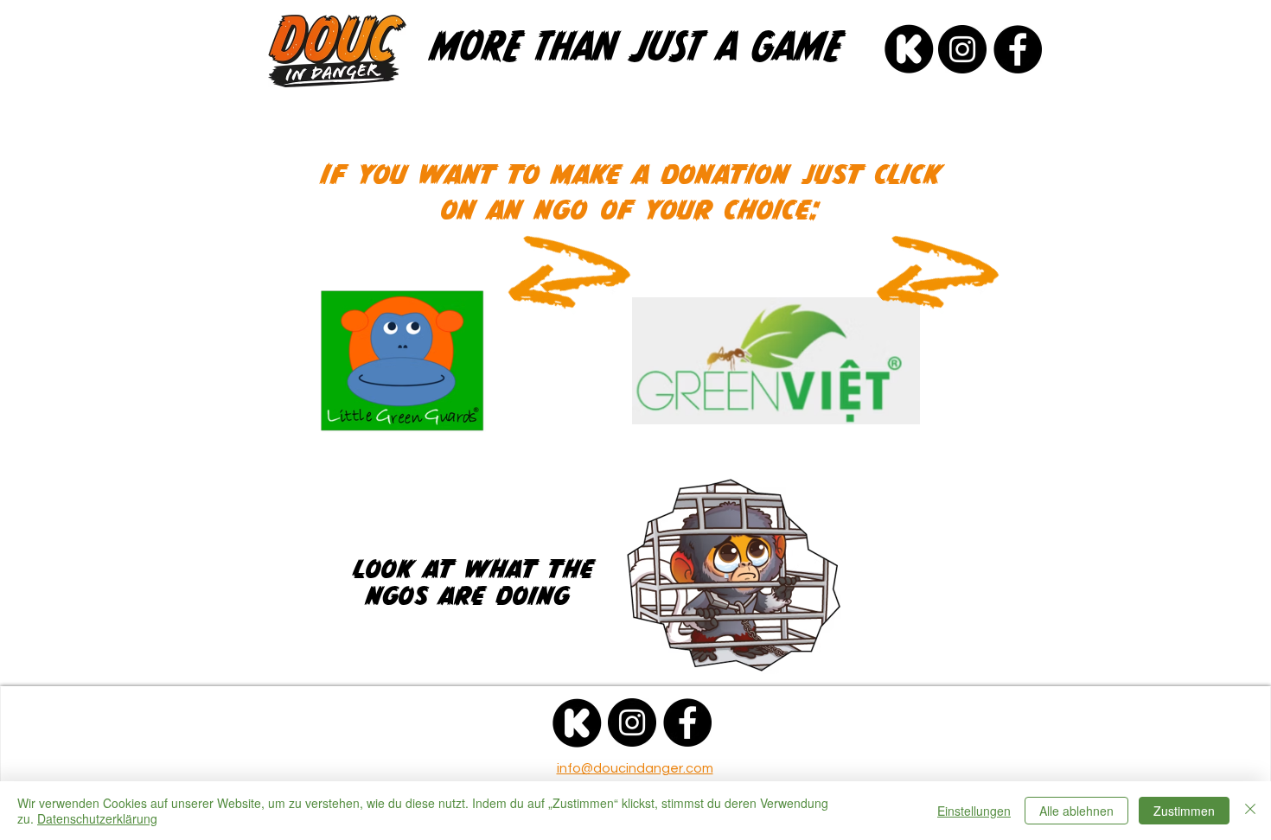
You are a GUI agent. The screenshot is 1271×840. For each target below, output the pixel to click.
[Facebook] (1017, 49)
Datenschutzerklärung (97, 818)
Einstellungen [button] (974, 810)
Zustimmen (1184, 810)
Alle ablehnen (1076, 810)
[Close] (1250, 810)
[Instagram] (962, 49)
